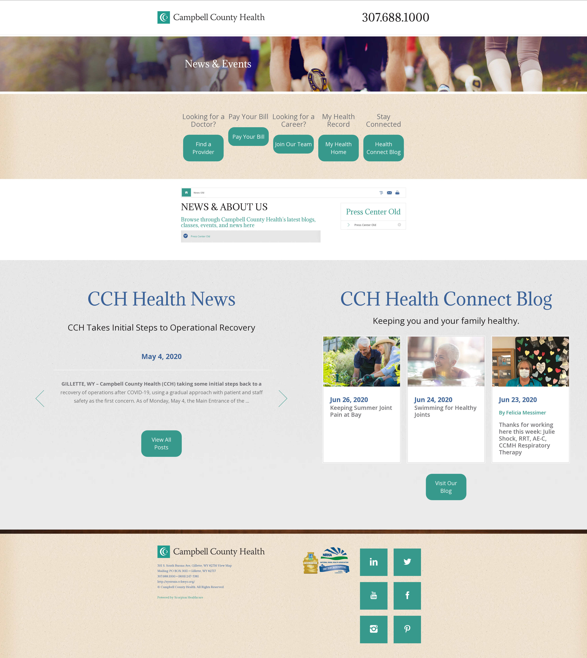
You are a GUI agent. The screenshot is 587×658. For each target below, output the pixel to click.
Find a (203, 148)
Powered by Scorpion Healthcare (180, 597)
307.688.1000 (396, 17)
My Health (338, 148)
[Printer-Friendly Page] (397, 192)
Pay (248, 136)
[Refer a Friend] (388, 193)
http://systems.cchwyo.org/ (176, 581)
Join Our (293, 144)
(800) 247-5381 (188, 576)
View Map (225, 565)
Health (384, 148)
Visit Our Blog (446, 486)
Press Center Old (200, 236)
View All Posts (161, 443)
